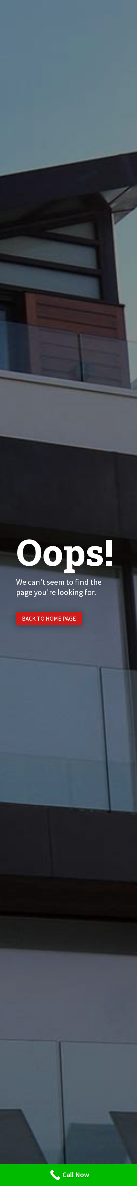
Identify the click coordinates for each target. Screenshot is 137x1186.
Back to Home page (49, 618)
